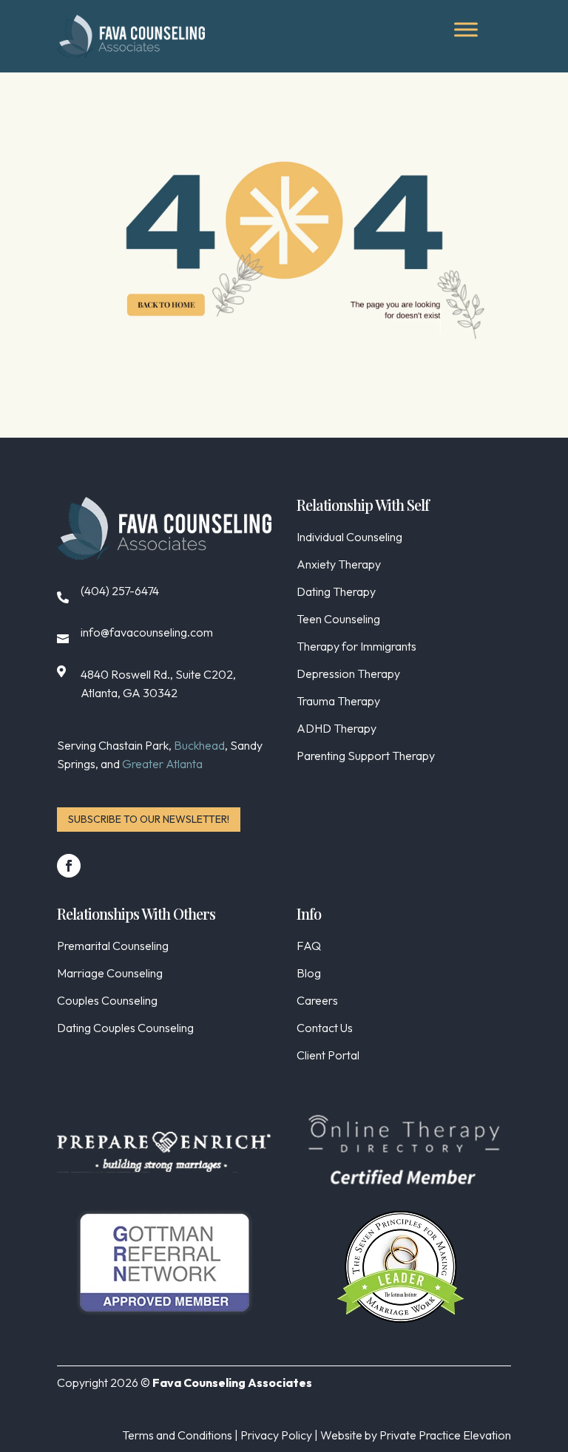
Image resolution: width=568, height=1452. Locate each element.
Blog (309, 974)
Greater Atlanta (162, 763)
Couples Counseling (107, 1001)
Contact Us (325, 1028)
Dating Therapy (336, 592)
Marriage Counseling (110, 974)
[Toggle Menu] (466, 29)
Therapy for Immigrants (356, 647)
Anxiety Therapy (339, 565)
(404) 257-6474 (120, 590)
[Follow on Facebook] (69, 866)
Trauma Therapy (338, 702)
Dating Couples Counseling (125, 1028)
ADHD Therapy (336, 729)
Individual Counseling (349, 538)
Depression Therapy (348, 674)
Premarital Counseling (113, 946)
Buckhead (199, 745)
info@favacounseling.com (147, 632)
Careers (317, 1001)
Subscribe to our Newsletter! (148, 819)
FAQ (309, 946)
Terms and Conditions (177, 1435)
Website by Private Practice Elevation (415, 1435)
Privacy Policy (276, 1435)
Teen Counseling (338, 620)
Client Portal (328, 1056)
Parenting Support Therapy (366, 756)
